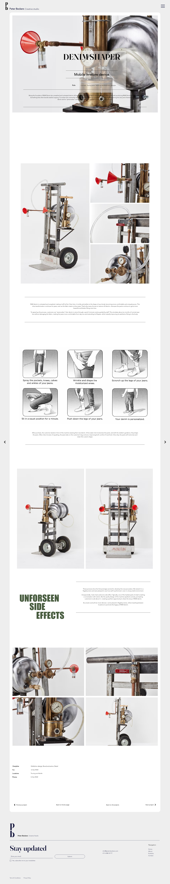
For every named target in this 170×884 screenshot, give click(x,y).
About (150, 851)
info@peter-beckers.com (110, 851)
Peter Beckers (17, 8)
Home (150, 849)
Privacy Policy (27, 878)
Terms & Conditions (15, 878)
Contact (150, 855)
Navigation (152, 845)
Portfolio (151, 853)
